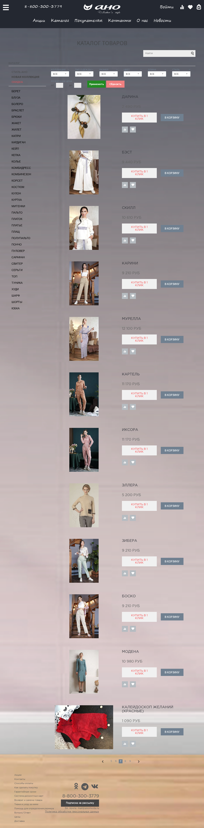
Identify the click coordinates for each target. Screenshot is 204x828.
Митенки (18, 206)
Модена (130, 651)
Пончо (17, 244)
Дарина (130, 97)
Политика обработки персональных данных (72, 812)
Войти (167, 7)
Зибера (129, 540)
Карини (130, 263)
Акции (39, 20)
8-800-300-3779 (43, 6)
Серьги (17, 270)
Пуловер (18, 250)
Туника (17, 282)
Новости (162, 20)
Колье (16, 161)
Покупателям (88, 20)
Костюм (18, 187)
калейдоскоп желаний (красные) (147, 709)
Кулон (16, 193)
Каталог (60, 20)
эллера (130, 485)
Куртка (17, 199)
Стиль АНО (19, 72)
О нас (142, 20)
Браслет (18, 110)
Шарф (16, 295)
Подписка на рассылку (80, 803)
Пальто (17, 212)
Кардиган (19, 142)
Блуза (16, 97)
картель (131, 374)
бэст (127, 152)
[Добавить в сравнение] (125, 130)
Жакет (16, 123)
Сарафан (18, 257)
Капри (16, 136)
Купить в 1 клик (139, 117)
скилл (128, 208)
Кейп (15, 148)
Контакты (119, 20)
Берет (16, 91)
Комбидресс (21, 167)
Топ (14, 276)
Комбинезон (21, 174)
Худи (15, 289)
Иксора (130, 429)
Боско (129, 596)
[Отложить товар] (133, 130)
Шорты (17, 302)
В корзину (172, 117)
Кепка (16, 155)
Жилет (17, 129)
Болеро (17, 104)
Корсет (17, 180)
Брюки (17, 116)
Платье (17, 225)
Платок (17, 219)
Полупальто (21, 238)
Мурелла (131, 319)
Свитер (17, 263)
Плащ (16, 231)
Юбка (16, 308)
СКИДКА (17, 82)
